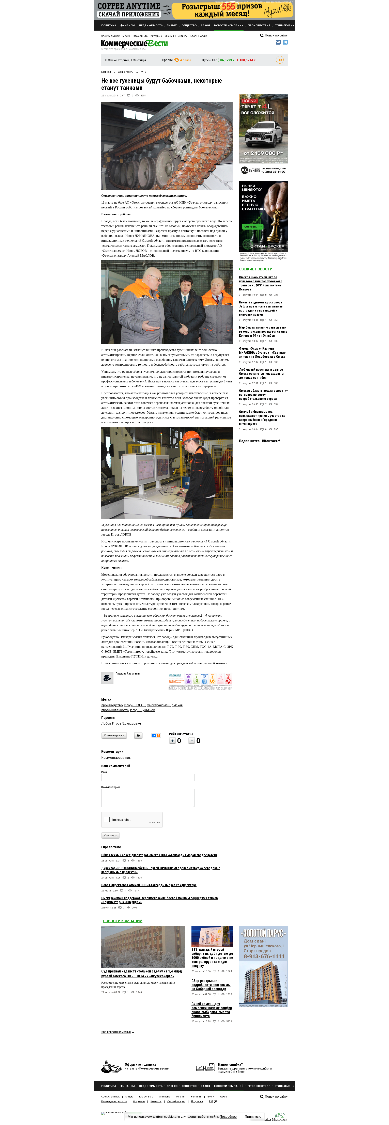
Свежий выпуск (110, 36)
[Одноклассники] (158, 735)
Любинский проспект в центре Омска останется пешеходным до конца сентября (261, 374)
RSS (211, 1101)
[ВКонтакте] (154, 735)
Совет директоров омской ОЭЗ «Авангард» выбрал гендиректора (149, 885)
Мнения (169, 36)
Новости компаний (122, 921)
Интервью (156, 36)
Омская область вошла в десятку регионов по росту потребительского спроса (263, 395)
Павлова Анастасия (127, 673)
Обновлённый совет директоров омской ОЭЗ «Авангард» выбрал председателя (159, 855)
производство (112, 705)
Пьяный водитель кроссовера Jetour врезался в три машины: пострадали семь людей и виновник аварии (261, 308)
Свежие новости (256, 269)
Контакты (156, 1101)
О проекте (139, 1101)
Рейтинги (182, 36)
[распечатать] (137, 738)
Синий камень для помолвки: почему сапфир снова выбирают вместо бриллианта (211, 1010)
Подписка (197, 1101)
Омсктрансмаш (158, 705)
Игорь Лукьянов (142, 710)
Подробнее (228, 1117)
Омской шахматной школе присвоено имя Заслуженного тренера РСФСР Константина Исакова (260, 283)
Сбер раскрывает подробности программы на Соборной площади (211, 985)
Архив (203, 36)
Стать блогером (176, 1101)
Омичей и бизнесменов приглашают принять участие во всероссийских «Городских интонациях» (262, 418)
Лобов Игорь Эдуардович (121, 723)
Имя (104, 772)
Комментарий (110, 787)
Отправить (110, 835)
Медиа (126, 36)
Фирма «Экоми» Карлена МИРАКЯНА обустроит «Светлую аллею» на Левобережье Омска (262, 353)
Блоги (193, 36)
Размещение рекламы (114, 1101)
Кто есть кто (140, 36)
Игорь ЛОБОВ (134, 705)
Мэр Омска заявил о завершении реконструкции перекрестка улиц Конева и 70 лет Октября (263, 331)
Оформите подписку (140, 1064)
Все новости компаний (116, 1032)
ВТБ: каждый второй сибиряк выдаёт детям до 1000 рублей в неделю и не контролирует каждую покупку (212, 957)
